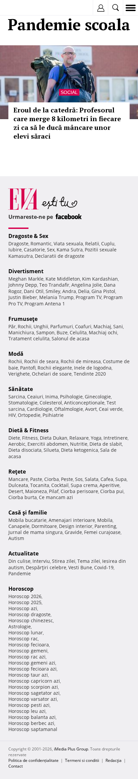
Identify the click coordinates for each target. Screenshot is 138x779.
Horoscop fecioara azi (32, 669)
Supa (121, 479)
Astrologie (19, 626)
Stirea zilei (63, 561)
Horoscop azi (22, 608)
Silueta (51, 450)
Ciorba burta (22, 497)
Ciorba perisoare (79, 491)
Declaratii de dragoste (59, 256)
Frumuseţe (23, 319)
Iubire (15, 249)
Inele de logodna (93, 367)
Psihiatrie (53, 415)
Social (69, 92)
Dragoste (18, 243)
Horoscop (20, 588)
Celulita (78, 332)
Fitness (30, 438)
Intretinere (116, 438)
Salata (91, 479)
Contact (15, 766)
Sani (118, 326)
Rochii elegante (55, 367)
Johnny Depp (22, 285)
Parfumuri (61, 326)
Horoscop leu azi (27, 711)
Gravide (73, 532)
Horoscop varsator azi (32, 699)
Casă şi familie (27, 512)
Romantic (41, 243)
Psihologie (71, 396)
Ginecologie (98, 396)
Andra (69, 291)
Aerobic (16, 444)
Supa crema (84, 485)
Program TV (88, 297)
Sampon (45, 332)
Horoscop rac (23, 638)
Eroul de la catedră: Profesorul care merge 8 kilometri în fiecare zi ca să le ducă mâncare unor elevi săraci (67, 123)
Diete (14, 438)
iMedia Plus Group (71, 749)
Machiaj (102, 326)
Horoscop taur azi (28, 675)
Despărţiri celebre (46, 567)
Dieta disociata (25, 450)
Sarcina (16, 396)
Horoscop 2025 (25, 602)
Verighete (19, 374)
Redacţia (114, 760)
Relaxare (79, 438)
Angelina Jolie (86, 285)
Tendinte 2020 (90, 374)
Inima (51, 396)
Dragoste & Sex (28, 236)
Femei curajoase (102, 532)
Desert (15, 491)
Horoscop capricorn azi (34, 681)
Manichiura (21, 332)
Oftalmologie (68, 409)
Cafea (106, 479)
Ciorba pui (112, 491)
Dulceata (18, 485)
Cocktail (60, 485)
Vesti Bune (80, 567)
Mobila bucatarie (27, 520)
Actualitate (23, 553)
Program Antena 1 (44, 303)
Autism (16, 538)
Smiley (53, 291)
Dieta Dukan (53, 438)
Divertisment (26, 271)
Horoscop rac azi (27, 656)
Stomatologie (23, 402)
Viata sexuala (68, 243)
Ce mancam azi (56, 497)
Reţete (17, 471)
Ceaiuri (35, 396)
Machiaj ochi (103, 332)
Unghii (40, 326)
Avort (91, 409)
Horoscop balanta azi (32, 717)
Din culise (19, 561)
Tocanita (39, 485)
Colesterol (51, 402)
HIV (12, 415)
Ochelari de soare (52, 374)
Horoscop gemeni (28, 650)
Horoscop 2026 (25, 596)
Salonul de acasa (70, 338)
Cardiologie (39, 409)
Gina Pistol (103, 291)
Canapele (18, 526)
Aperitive (109, 485)
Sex (51, 249)
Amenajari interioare (72, 520)
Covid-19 (104, 567)
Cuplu (108, 243)
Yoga (96, 438)
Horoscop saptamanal (32, 729)
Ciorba (51, 479)
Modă (15, 353)
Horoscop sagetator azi (34, 693)
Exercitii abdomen (47, 444)
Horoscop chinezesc (30, 620)
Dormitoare (44, 526)
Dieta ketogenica (79, 450)
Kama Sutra (70, 249)
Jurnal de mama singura (35, 532)
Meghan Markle (26, 279)
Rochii (24, 326)
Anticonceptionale (84, 402)
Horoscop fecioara (28, 644)
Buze (62, 332)
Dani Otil (34, 291)
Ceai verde (111, 409)
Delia (83, 291)
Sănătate (20, 389)
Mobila (105, 520)
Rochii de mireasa (81, 361)
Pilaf (54, 491)
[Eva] (21, 7)
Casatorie (34, 249)
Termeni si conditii (82, 760)
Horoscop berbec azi (31, 723)
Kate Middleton (63, 279)
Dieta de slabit (105, 444)
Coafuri (83, 326)
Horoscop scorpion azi (33, 687)
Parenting (105, 526)
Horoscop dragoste (29, 614)
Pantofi (28, 367)
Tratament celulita (29, 338)
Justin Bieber (22, 297)
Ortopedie (29, 415)
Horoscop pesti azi (29, 705)
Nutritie (78, 444)
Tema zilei (88, 561)
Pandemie (19, 573)
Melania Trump (56, 297)
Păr (12, 326)
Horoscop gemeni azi (31, 663)
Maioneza (36, 491)
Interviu (41, 561)
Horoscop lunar (25, 632)
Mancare (18, 479)
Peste (67, 479)
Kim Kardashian (100, 279)
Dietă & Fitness (28, 430)
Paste (36, 479)
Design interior (75, 526)
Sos (79, 479)
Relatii (92, 243)
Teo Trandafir (54, 285)
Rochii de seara (41, 361)
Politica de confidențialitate (33, 760)
